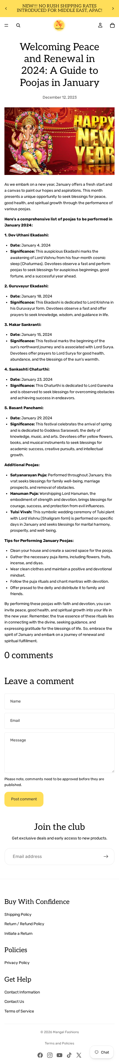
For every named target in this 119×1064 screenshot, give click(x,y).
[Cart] (112, 25)
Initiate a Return (18, 933)
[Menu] (6, 25)
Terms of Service (19, 1011)
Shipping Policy (18, 914)
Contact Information (22, 992)
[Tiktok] (69, 1055)
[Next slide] (113, 8)
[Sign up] (106, 856)
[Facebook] (40, 1055)
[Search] (18, 25)
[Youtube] (59, 1055)
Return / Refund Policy (24, 924)
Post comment (24, 799)
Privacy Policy (17, 962)
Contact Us (14, 1001)
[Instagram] (49, 1055)
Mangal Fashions (66, 1032)
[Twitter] (79, 1055)
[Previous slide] (6, 8)
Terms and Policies (59, 1043)
